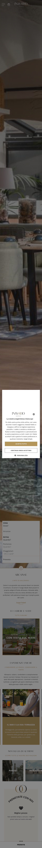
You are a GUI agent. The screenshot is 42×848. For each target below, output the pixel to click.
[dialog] (21, 424)
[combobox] (34, 414)
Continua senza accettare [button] (21, 450)
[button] (21, 455)
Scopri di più (28, 439)
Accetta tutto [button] (21, 444)
